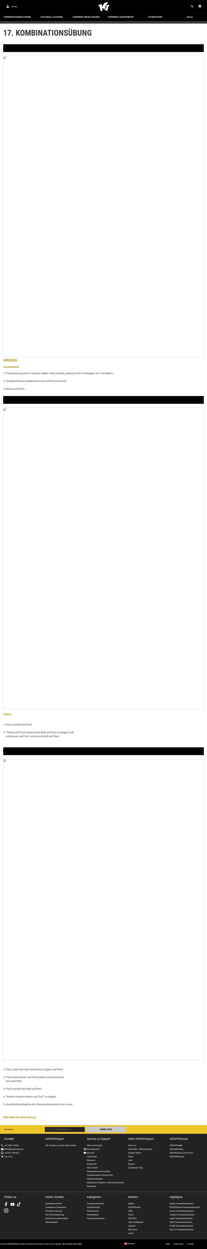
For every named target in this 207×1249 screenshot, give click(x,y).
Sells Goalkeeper (135, 1222)
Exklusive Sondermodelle (56, 1218)
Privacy (190, 1244)
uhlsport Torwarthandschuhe (182, 1215)
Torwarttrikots (92, 1215)
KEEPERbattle (176, 1145)
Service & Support (98, 1138)
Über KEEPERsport (141, 1138)
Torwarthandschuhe (17, 17)
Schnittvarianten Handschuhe (100, 1175)
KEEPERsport (134, 1207)
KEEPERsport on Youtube (12, 1204)
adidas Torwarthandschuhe (182, 1203)
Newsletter (8, 1129)
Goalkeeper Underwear (55, 1207)
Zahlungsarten (93, 1149)
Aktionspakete (51, 1222)
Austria (131, 1244)
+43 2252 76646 (11, 1145)
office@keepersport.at (13, 1149)
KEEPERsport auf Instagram (6, 1210)
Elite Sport (132, 1229)
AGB (168, 1244)
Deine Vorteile (54, 1197)
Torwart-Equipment (121, 17)
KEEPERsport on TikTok (19, 1204)
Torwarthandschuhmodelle (98, 1171)
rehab (130, 1233)
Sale (190, 17)
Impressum (178, 1244)
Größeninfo (92, 1164)
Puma (130, 1215)
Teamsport (155, 17)
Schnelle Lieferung (53, 1211)
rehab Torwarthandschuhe (181, 1218)
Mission (131, 1164)
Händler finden (134, 1153)
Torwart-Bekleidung (86, 17)
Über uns (132, 1145)
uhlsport (131, 1226)
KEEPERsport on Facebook (6, 1204)
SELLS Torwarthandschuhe (182, 1229)
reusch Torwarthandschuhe (182, 1211)
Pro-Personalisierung (54, 1215)
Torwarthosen (93, 1211)
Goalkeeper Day (135, 1168)
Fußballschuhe (52, 17)
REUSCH (132, 1218)
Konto (14, 6)
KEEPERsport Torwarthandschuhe (185, 1207)
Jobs (130, 1160)
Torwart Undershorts (96, 1218)
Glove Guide (92, 1168)
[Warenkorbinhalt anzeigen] (200, 6)
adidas (131, 1203)
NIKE (130, 1211)
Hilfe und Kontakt (94, 1145)
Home (103, 6)
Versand (90, 1153)
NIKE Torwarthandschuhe (181, 1222)
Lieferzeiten (92, 1156)
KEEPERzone (179, 1138)
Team (130, 1156)
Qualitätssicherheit (53, 1203)
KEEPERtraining (177, 1156)
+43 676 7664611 (12, 1153)
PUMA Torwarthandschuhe (181, 1226)
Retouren (91, 1160)
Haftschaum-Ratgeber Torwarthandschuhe (105, 1182)
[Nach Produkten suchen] (192, 6)
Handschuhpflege (95, 1179)
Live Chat (8, 1156)
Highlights (176, 1197)
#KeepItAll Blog (176, 1149)
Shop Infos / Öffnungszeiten (140, 1149)
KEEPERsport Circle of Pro (181, 1153)
